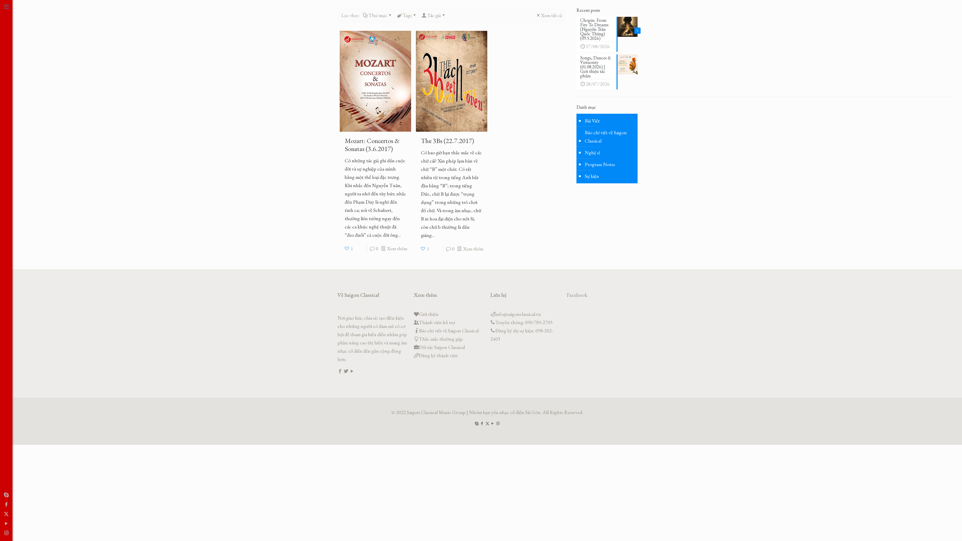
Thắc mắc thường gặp (441, 339)
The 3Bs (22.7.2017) (447, 140)
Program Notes (600, 164)
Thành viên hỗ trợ (437, 322)
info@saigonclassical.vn (518, 314)
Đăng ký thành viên (438, 355)
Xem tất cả (551, 15)
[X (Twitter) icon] (6, 514)
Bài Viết (592, 120)
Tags (407, 15)
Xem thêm (397, 248)
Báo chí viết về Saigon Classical (606, 136)
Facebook (577, 295)
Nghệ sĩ (592, 152)
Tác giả (434, 15)
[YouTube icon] (6, 523)
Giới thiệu (428, 314)
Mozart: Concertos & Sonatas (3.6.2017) (372, 144)
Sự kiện (592, 176)
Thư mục (378, 15)
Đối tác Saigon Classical (442, 347)
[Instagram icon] (6, 533)
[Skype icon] (6, 495)
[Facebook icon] (6, 504)
